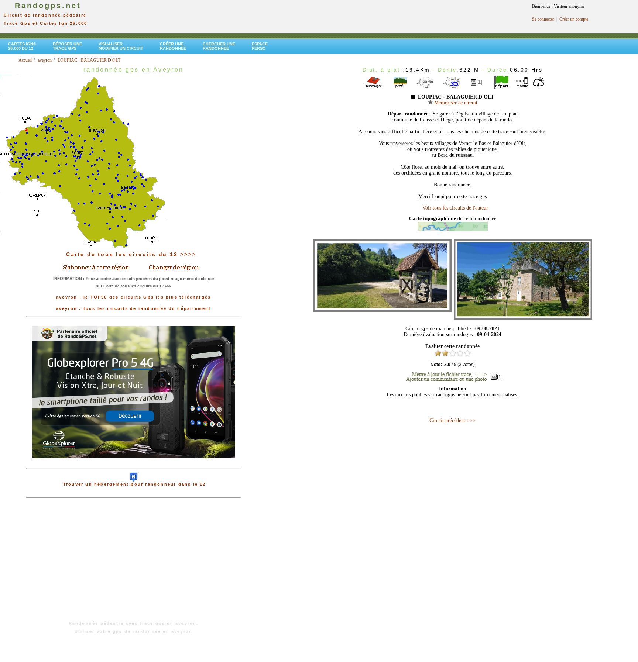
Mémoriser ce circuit (455, 103)
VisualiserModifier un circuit (121, 46)
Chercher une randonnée (219, 46)
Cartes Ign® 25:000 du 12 (22, 46)
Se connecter (543, 19)
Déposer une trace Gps (67, 46)
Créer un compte (573, 19)
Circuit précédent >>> (452, 420)
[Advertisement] (134, 563)
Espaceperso (260, 46)
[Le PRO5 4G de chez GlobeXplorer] (133, 464)
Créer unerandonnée (173, 46)
